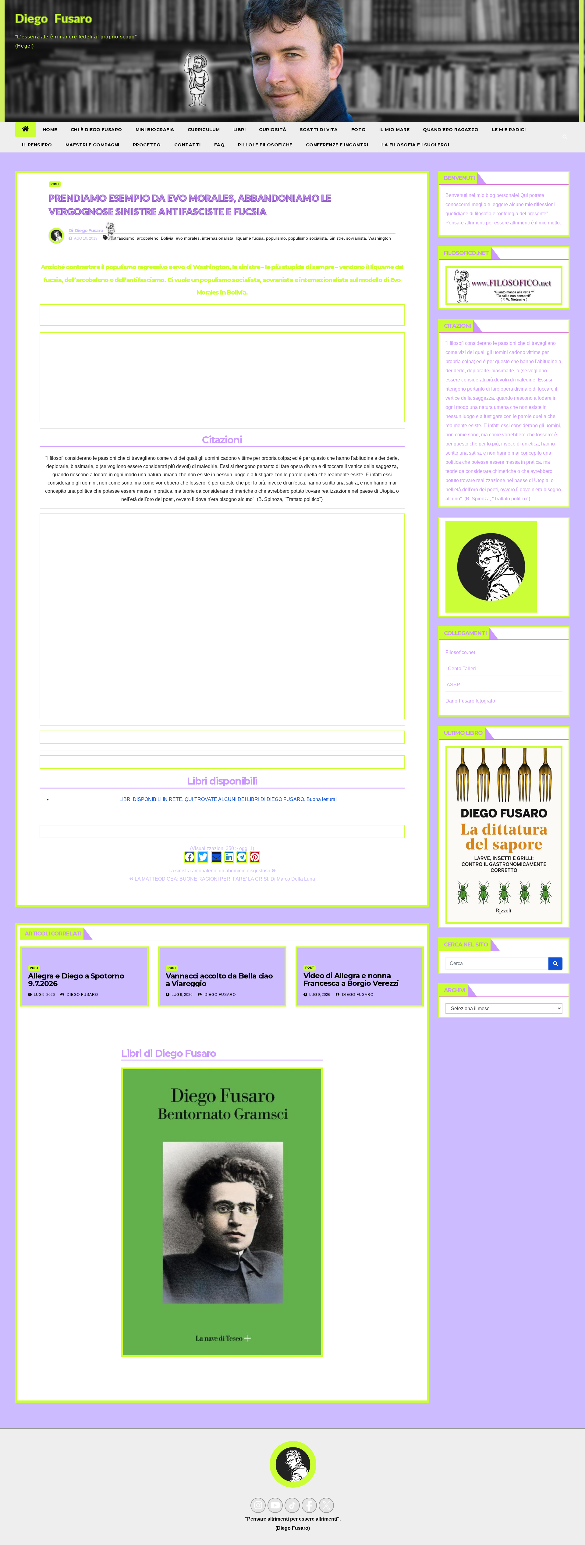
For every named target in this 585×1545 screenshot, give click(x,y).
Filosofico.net (460, 652)
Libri (239, 129)
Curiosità (272, 129)
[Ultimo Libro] (504, 834)
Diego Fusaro (89, 230)
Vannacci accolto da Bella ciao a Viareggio (219, 979)
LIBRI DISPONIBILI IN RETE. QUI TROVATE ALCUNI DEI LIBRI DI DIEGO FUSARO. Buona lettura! (228, 799)
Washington (379, 238)
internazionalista (217, 238)
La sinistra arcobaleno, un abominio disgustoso (219, 870)
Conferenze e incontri (337, 145)
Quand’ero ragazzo (451, 129)
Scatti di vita (319, 129)
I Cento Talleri (460, 668)
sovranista (356, 238)
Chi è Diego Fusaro (96, 129)
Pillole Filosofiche (265, 145)
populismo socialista (307, 238)
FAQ (219, 145)
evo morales (188, 238)
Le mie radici (509, 129)
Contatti (187, 145)
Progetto (147, 145)
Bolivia (167, 238)
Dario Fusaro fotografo (470, 700)
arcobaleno (147, 238)
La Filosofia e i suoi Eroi (415, 145)
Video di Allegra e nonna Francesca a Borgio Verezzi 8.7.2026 (351, 983)
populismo (276, 238)
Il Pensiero (37, 145)
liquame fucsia (250, 238)
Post (55, 184)
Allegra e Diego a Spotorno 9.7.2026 (76, 979)
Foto (358, 129)
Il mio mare (394, 129)
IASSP (452, 684)
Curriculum (204, 129)
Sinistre (336, 238)
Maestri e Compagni (92, 145)
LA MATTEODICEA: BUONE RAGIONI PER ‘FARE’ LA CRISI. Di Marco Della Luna (224, 879)
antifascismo (122, 238)
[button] (564, 137)
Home (50, 129)
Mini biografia (155, 129)
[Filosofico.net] (504, 285)
